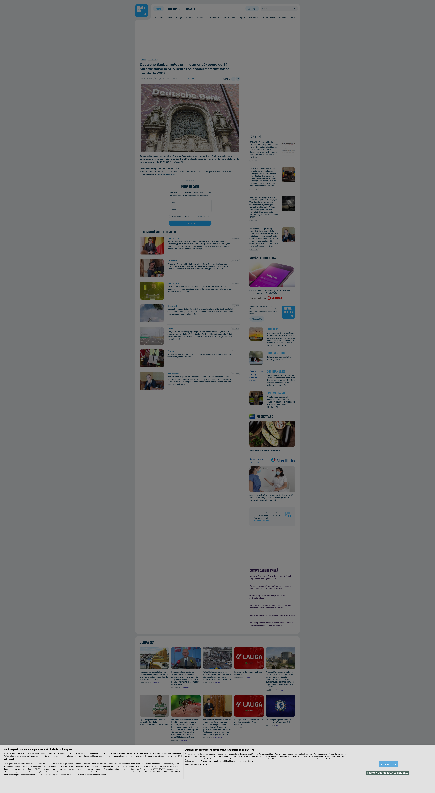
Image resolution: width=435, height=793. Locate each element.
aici (137, 769)
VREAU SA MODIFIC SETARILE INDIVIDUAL (387, 772)
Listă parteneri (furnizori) (196, 764)
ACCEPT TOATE (388, 764)
